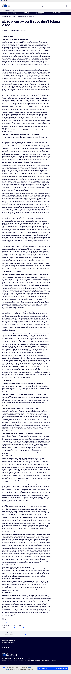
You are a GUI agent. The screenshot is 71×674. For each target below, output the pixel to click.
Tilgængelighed (54, 660)
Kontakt (67, 13)
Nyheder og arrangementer (27, 13)
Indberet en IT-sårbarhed (7, 660)
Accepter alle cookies (43, 668)
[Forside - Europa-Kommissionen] (11, 5)
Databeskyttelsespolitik (35, 660)
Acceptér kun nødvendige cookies (59, 668)
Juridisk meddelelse (45, 660)
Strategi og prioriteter (15, 13)
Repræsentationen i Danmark (20, 627)
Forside (3, 13)
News (14, 16)
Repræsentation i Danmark (6, 16)
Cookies (27, 660)
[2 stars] (7, 634)
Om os (7, 13)
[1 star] (6, 634)
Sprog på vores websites (19, 660)
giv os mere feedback (21, 634)
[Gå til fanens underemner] (10, 13)
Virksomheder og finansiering (41, 13)
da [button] (44, 6)
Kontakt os (29, 658)
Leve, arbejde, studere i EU (56, 13)
